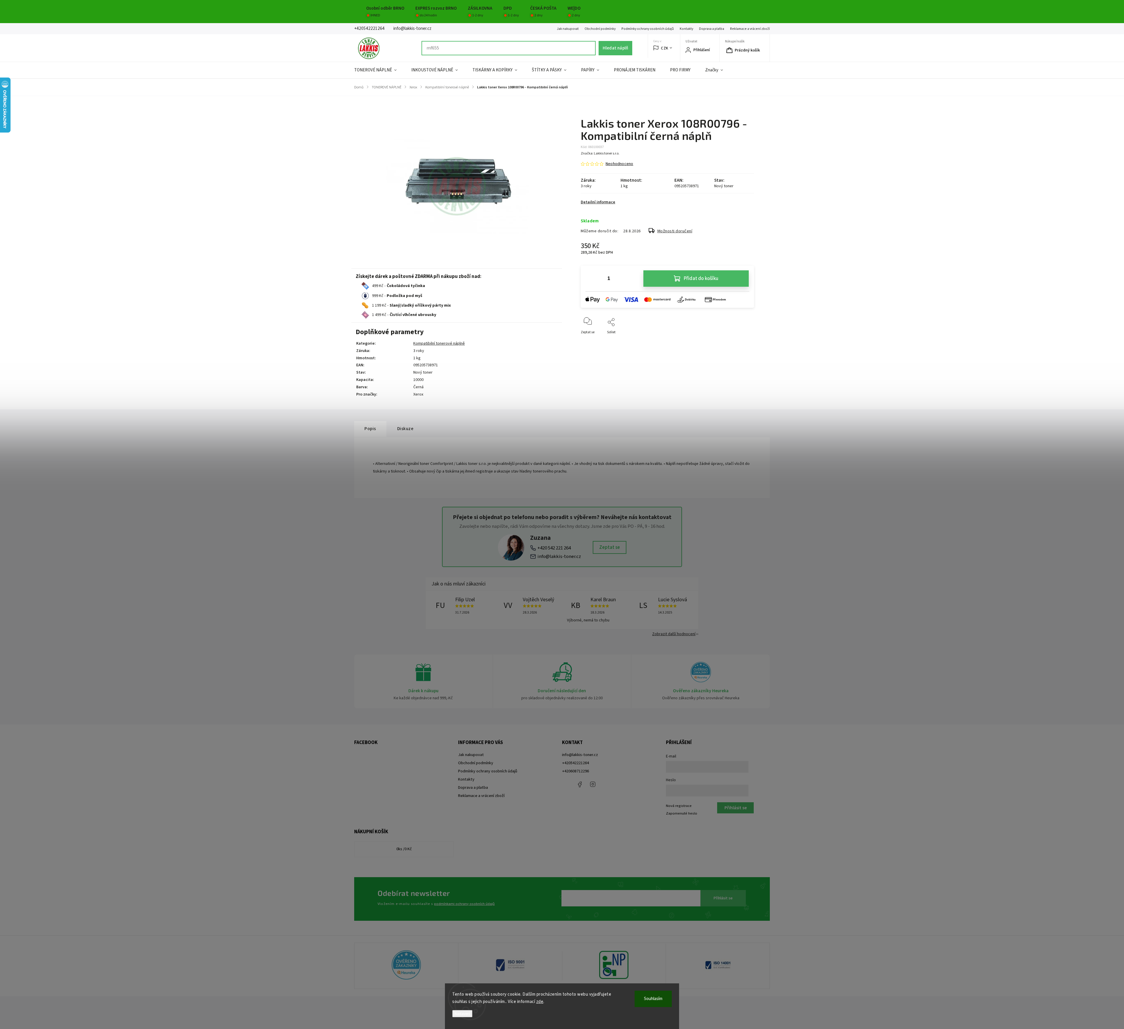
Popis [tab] (370, 428)
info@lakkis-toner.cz (559, 556)
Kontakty (686, 28)
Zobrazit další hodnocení (673, 634)
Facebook (579, 784)
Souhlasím (653, 999)
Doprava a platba (711, 28)
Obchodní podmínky (600, 28)
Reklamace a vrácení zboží (750, 28)
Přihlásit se (723, 898)
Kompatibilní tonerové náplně (439, 343)
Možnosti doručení (675, 231)
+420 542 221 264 (554, 548)
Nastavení (462, 1013)
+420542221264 (575, 763)
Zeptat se (609, 547)
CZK (664, 48)
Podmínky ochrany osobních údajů (647, 28)
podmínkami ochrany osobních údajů (464, 903)
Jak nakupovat (568, 28)
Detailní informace (598, 202)
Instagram (592, 784)
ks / (404, 849)
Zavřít (744, 341)
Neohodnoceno (619, 164)
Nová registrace (679, 805)
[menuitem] (379, 70)
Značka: (600, 153)
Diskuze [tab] (405, 428)
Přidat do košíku (701, 278)
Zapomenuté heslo (681, 813)
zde (540, 1002)
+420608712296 (575, 771)
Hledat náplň (615, 48)
